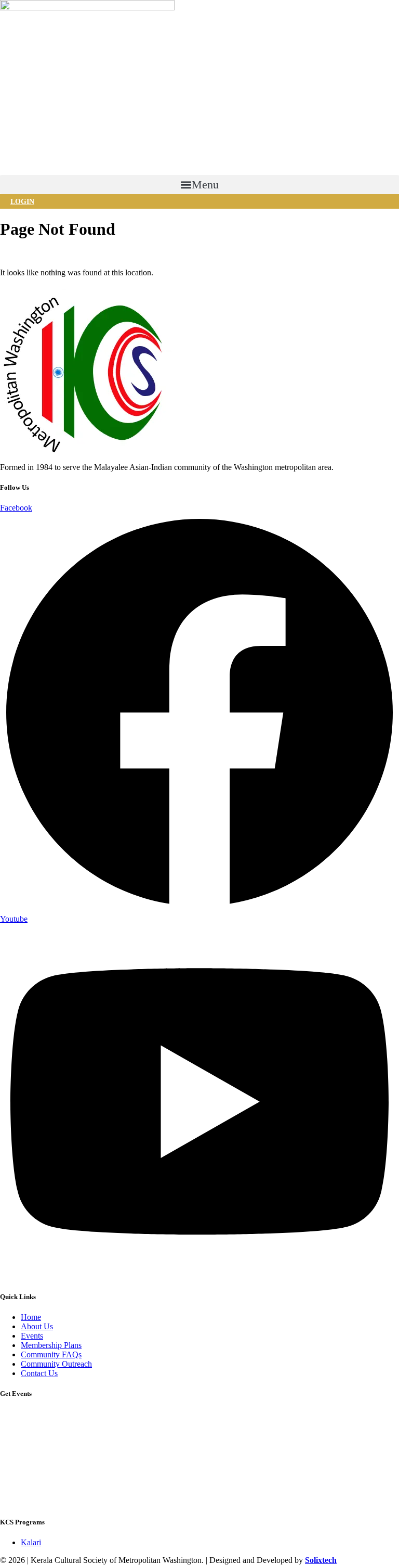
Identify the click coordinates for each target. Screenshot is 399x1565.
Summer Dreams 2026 (37, 1501)
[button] (199, 184)
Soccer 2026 (20, 1472)
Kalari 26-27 (21, 1443)
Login (22, 202)
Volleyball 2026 (26, 1487)
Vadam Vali (19, 1428)
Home (10, 254)
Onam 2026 (19, 1458)
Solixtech (321, 1560)
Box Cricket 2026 (29, 1414)
